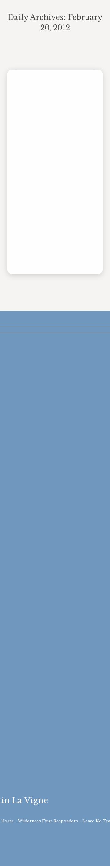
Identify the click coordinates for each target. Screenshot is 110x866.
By (69, 156)
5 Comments (72, 163)
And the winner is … (52, 147)
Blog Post (31, 156)
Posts (48, 156)
